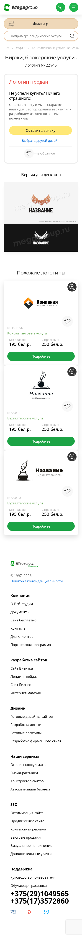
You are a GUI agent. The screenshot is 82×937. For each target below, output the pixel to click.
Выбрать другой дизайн (40, 140)
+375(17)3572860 (39, 901)
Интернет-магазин (25, 692)
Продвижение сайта (27, 821)
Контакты (18, 628)
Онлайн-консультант (28, 764)
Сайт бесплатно (23, 620)
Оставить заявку (40, 130)
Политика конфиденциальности (36, 581)
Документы (19, 612)
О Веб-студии (21, 603)
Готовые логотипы (26, 732)
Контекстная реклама (28, 829)
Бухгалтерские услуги (25, 418)
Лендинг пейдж (23, 676)
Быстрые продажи (25, 837)
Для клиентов (21, 636)
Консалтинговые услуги (27, 333)
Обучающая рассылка (28, 885)
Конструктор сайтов (27, 781)
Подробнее (41, 356)
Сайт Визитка (21, 668)
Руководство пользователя (33, 877)
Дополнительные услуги (31, 853)
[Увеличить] (72, 287)
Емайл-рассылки (24, 772)
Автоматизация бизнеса (30, 789)
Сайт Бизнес (20, 684)
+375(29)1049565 (39, 893)
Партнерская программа (30, 644)
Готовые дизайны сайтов (31, 716)
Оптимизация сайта (27, 812)
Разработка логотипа (27, 724)
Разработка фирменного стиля (36, 741)
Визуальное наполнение (31, 845)
